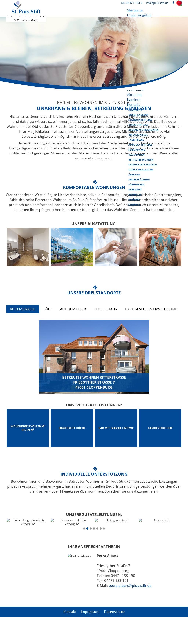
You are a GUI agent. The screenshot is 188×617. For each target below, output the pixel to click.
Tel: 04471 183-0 (131, 3)
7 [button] (104, 528)
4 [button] (94, 528)
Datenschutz (114, 611)
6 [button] (101, 528)
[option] (94, 53)
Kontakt (69, 611)
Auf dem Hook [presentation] (73, 309)
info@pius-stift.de (157, 3)
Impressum (90, 611)
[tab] (22, 309)
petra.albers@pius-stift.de (130, 585)
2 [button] (87, 528)
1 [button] (84, 528)
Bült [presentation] (47, 309)
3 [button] (91, 528)
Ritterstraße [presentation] (22, 309)
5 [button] (97, 528)
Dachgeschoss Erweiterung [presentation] (151, 309)
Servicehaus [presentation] (105, 309)
